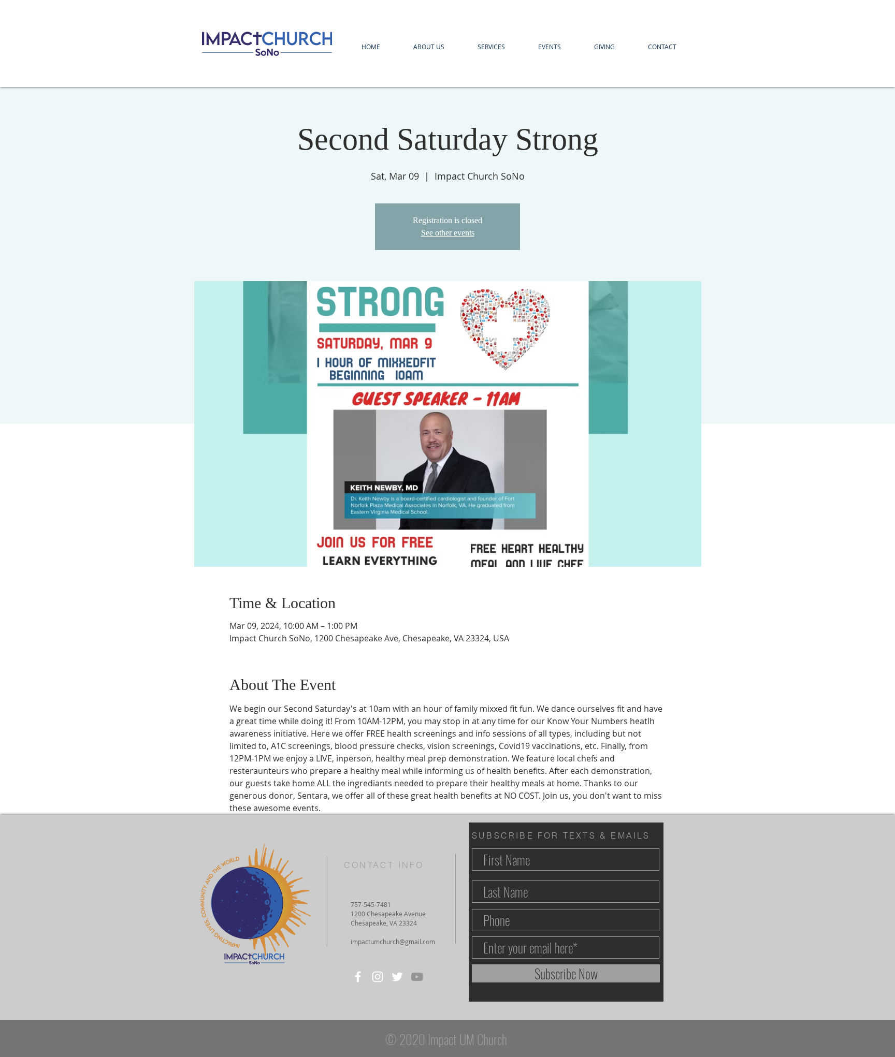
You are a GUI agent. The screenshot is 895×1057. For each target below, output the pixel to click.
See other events (447, 232)
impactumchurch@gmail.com (393, 941)
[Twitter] (397, 977)
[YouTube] (417, 977)
